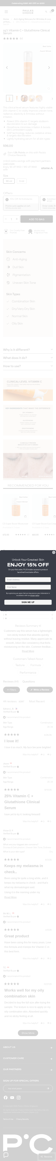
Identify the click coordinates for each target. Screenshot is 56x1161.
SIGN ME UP (28, 602)
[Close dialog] (54, 552)
